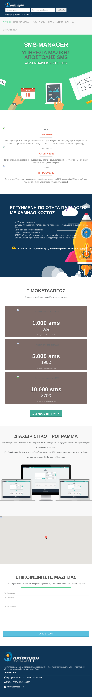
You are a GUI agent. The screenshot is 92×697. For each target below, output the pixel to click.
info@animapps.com (15, 687)
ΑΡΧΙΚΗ (7, 22)
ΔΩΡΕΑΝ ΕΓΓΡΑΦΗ (46, 413)
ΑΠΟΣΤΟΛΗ (46, 633)
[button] (46, 538)
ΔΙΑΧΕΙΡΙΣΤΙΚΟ (55, 22)
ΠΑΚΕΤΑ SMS (38, 22)
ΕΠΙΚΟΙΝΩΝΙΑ (10, 30)
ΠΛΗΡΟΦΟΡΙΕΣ (21, 22)
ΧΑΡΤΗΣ (69, 22)
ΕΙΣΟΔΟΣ (61, 10)
